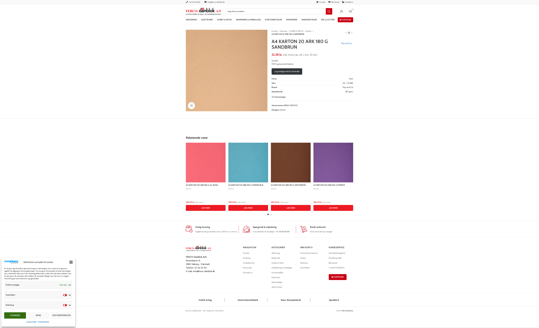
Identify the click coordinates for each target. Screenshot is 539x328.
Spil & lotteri (277, 287)
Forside (275, 31)
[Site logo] (203, 11)
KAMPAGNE (339, 277)
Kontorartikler (277, 272)
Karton (309, 31)
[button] (71, 262)
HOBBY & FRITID (297, 31)
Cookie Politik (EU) (336, 267)
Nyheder (284, 31)
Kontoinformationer (309, 253)
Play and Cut (346, 43)
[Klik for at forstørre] (191, 105)
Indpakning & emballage (282, 267)
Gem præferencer (61, 315)
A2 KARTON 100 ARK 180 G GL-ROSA (202, 185)
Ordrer (303, 258)
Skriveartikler (277, 282)
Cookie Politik (31, 322)
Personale (247, 267)
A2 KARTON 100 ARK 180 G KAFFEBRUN (288, 185)
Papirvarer (276, 277)
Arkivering (276, 253)
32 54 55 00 (284, 231)
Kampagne (346, 20)
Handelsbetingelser (337, 253)
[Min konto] (341, 11)
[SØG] (329, 11)
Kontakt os (247, 272)
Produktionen (249, 263)
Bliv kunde (333, 263)
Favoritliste (305, 267)
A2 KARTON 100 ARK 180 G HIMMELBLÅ (245, 185)
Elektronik (276, 258)
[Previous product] (346, 32)
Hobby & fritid (277, 263)
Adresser (304, 263)
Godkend (15, 315)
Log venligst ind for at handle (287, 71)
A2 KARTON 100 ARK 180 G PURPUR (329, 185)
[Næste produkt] (351, 32)
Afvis (38, 315)
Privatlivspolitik (43, 322)
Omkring (246, 258)
